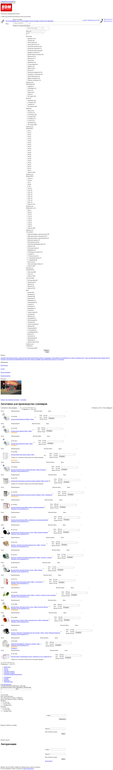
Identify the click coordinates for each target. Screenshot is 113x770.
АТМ (53, 358)
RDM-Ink (65, 358)
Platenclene (48, 359)
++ (53, 493)
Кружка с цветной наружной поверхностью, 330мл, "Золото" (28, 545)
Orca (70, 358)
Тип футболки (30, 269)
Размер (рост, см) (31, 208)
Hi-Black (37, 358)
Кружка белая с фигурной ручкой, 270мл (22, 454)
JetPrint (57, 358)
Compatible (38, 359)
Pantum (22, 359)
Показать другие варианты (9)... (20, 534)
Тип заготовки (30, 278)
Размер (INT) (29, 176)
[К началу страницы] (66, 411)
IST (109, 358)
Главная (3, 1)
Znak (26, 359)
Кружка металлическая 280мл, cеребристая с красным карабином (29, 520)
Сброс (28, 25)
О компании (7, 677)
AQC (82, 358)
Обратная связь (8, 681)
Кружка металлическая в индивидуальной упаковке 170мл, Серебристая (31, 495)
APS (29, 359)
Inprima (95, 358)
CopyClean (9, 359)
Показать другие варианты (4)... (20, 621)
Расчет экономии (5, 372)
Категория (29, 36)
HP (106, 358)
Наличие (36, 411)
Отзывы (26, 21)
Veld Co (74, 358)
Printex (42, 358)
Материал (29, 108)
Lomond (20, 358)
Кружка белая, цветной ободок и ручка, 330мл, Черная (26, 570)
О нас (46, 21)
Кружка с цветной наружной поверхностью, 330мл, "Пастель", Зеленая (31, 557)
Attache (32, 359)
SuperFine (3, 358)
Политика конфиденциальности (13, 674)
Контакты (50, 21)
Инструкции (4, 365)
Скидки (31, 21)
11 (33, 408)
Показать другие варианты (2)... (20, 471)
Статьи (3, 369)
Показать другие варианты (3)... (20, 559)
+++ (35, 417)
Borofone (78, 358)
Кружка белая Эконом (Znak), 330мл (21, 431)
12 (34, 408)
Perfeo (99, 358)
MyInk (25, 358)
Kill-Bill (18, 359)
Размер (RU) (29, 128)
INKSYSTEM (31, 358)
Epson (13, 359)
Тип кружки (29, 232)
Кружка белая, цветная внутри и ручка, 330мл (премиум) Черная (29, 532)
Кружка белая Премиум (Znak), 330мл (22, 443)
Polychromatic (10, 358)
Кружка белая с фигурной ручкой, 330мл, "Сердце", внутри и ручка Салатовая (33, 595)
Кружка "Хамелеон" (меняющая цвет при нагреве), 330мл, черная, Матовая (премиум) (35, 632)
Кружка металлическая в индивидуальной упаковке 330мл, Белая (29, 481)
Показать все (29, 82)
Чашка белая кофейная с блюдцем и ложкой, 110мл (25, 644)
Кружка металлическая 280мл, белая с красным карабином (27, 507)
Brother (103, 358)
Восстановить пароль (51, 732)
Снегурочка (60, 359)
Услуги (22, 21)
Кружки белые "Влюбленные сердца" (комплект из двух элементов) (30, 656)
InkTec (16, 358)
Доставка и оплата (39, 21)
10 (31, 408)
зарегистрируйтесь (28, 768)
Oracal (61, 358)
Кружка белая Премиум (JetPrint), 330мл (22, 419)
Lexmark (3, 359)
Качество (28, 98)
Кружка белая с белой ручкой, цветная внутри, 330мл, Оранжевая (29, 620)
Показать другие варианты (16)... (20, 608)
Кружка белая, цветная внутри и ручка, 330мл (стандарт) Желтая (29, 607)
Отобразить (29, 346)
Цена (40, 411)
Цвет (27, 290)
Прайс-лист (16, 21)
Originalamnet (48, 358)
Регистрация (9, 1)
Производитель (30, 84)
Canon (86, 358)
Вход (14, 1)
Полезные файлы (5, 375)
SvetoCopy (54, 359)
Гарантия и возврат (9, 673)
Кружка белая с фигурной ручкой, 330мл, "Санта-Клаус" (27, 582)
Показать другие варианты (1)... (20, 634)
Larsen (43, 359)
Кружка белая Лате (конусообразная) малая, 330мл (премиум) (28, 469)
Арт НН (90, 358)
